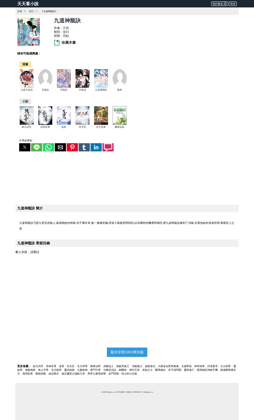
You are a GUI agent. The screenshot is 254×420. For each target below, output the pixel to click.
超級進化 (150, 366)
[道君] (64, 124)
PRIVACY (137, 392)
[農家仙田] (119, 124)
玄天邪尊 (101, 127)
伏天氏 (82, 127)
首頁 (19, 11)
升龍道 (82, 89)
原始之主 (147, 369)
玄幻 (31, 11)
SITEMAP (120, 392)
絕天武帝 (26, 127)
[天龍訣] (45, 87)
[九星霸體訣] (101, 87)
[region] (127, 177)
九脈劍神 (82, 369)
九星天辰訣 (27, 89)
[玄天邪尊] (101, 124)
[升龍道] (82, 87)
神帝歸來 (199, 366)
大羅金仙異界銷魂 (168, 366)
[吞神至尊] (45, 124)
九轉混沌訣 (110, 369)
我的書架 (218, 3)
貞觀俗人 (108, 366)
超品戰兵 (54, 373)
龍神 (119, 89)
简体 (232, 3)
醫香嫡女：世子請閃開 (168, 369)
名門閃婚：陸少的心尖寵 (122, 373)
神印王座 (134, 369)
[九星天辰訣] (27, 87)
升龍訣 (63, 89)
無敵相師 (30, 369)
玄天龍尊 (56, 369)
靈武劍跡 (69, 369)
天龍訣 (45, 89)
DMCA (129, 392)
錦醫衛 (123, 369)
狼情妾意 (28, 373)
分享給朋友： (27, 140)
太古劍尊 (226, 366)
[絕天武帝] (27, 124)
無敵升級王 (123, 366)
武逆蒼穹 (212, 366)
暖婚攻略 (41, 373)
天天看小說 (28, 3)
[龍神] (119, 87)
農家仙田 (119, 127)
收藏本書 (68, 42)
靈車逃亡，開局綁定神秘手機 (201, 369)
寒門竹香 (95, 369)
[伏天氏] (82, 124)
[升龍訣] (64, 87)
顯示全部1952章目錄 (127, 352)
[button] (24, 147)
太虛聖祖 (186, 366)
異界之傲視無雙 (97, 373)
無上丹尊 (43, 369)
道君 (63, 127)
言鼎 (66, 28)
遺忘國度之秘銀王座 (74, 373)
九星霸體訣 (101, 89)
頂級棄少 (137, 366)
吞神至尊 (45, 127)
